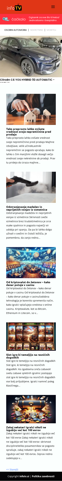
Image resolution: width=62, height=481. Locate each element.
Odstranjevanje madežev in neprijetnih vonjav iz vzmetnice (26, 208)
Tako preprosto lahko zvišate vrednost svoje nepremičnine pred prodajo (28, 131)
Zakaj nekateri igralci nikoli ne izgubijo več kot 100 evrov (26, 428)
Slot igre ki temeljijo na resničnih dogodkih (28, 356)
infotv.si (24, 476)
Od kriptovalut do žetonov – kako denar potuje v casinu (28, 283)
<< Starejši (12, 469)
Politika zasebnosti (43, 476)
